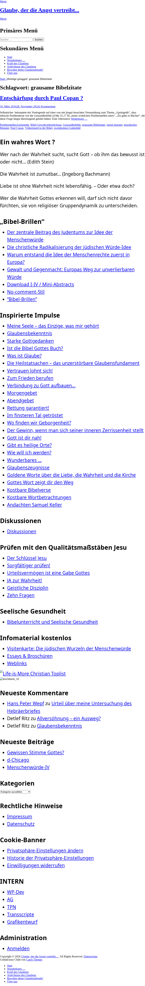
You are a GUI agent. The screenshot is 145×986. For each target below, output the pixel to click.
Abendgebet (20, 400)
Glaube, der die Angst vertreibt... (39, 10)
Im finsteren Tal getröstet (35, 415)
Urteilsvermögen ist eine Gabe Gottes (48, 573)
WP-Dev (15, 892)
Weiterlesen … (79, 118)
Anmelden (18, 948)
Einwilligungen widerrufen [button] (36, 865)
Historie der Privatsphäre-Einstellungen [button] (50, 858)
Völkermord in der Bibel (38, 127)
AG (10, 899)
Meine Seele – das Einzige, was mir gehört (53, 326)
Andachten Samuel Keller (34, 505)
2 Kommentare (47, 106)
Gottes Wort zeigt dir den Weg (40, 482)
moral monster (114, 124)
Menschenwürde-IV (28, 767)
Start (9, 57)
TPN (11, 907)
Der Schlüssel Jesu (27, 558)
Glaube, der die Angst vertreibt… (39, 956)
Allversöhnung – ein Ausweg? (69, 718)
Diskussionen (21, 531)
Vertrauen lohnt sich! (30, 370)
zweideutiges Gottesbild (67, 127)
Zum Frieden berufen (30, 378)
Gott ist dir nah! (24, 438)
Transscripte (20, 914)
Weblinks (17, 663)
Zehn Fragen (20, 595)
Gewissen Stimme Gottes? (35, 752)
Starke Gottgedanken (30, 341)
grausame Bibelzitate (93, 124)
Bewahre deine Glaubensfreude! (25, 69)
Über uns (12, 72)
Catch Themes (34, 959)
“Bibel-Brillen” (22, 299)
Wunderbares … (16, 60)
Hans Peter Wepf (25, 703)
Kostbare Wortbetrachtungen (39, 497)
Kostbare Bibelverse (29, 490)
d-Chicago (18, 760)
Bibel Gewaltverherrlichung (46, 124)
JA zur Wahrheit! (24, 580)
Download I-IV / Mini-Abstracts (40, 284)
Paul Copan (17, 127)
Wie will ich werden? (29, 452)
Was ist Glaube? (24, 355)
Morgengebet (22, 393)
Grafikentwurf (22, 922)
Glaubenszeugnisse (28, 467)
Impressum (19, 816)
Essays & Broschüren (30, 656)
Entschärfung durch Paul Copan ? (41, 98)
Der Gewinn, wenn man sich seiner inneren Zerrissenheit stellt (75, 430)
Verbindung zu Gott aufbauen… (41, 385)
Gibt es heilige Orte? (29, 445)
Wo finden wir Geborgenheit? (39, 423)
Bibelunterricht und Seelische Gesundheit (52, 622)
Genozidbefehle (72, 124)
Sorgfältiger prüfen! (28, 565)
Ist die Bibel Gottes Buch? (35, 348)
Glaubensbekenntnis (29, 333)
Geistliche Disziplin (27, 588)
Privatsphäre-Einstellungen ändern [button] (45, 850)
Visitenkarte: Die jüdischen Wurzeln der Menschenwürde (69, 648)
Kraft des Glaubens (18, 63)
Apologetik (22, 124)
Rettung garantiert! (28, 408)
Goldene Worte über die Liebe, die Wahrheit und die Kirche (71, 475)
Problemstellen (8, 124)
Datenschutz (20, 824)
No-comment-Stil (26, 292)
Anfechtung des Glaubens (21, 66)
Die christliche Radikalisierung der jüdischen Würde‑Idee (69, 247)
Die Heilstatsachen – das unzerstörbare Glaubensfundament (73, 363)
